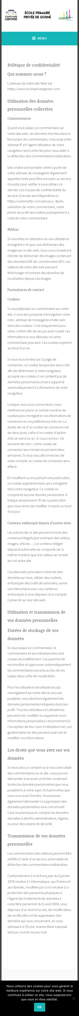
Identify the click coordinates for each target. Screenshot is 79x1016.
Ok (39, 1007)
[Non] (73, 998)
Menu (42, 38)
